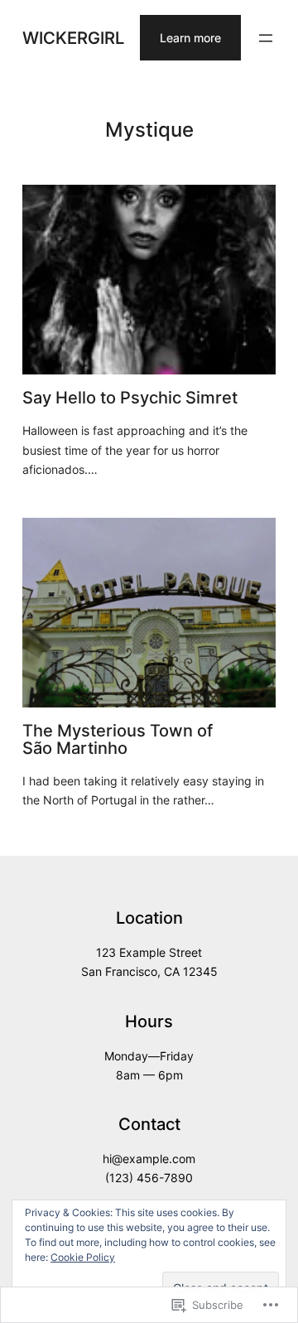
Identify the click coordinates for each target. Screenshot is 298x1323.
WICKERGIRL (73, 37)
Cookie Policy (82, 1257)
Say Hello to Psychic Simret (130, 397)
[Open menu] (266, 38)
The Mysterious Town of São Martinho (117, 739)
